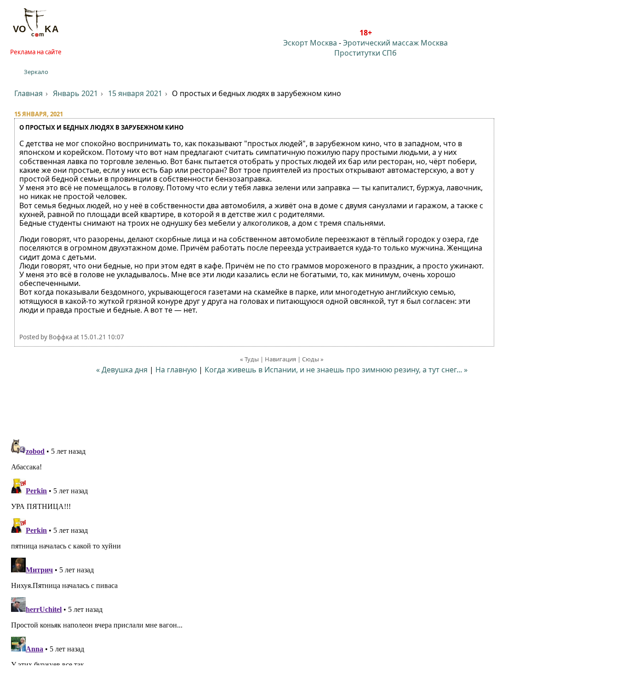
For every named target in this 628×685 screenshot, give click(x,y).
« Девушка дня (122, 370)
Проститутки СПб (365, 53)
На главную (176, 370)
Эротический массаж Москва (395, 43)
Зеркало (36, 72)
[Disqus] (314, 550)
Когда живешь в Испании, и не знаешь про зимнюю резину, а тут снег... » (336, 370)
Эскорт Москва (310, 43)
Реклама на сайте (36, 52)
